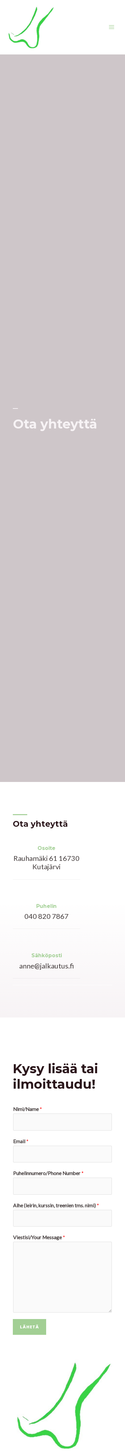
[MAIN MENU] (112, 27)
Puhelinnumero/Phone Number (48, 1173)
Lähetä (29, 1327)
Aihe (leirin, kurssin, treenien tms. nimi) (56, 1205)
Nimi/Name (27, 1109)
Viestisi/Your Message (39, 1237)
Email (21, 1141)
